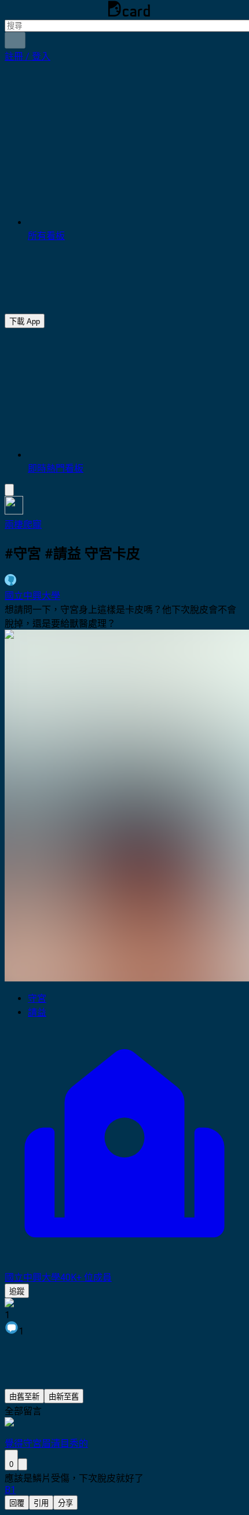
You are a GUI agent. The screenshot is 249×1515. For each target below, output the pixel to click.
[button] (27, 56)
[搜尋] (15, 40)
